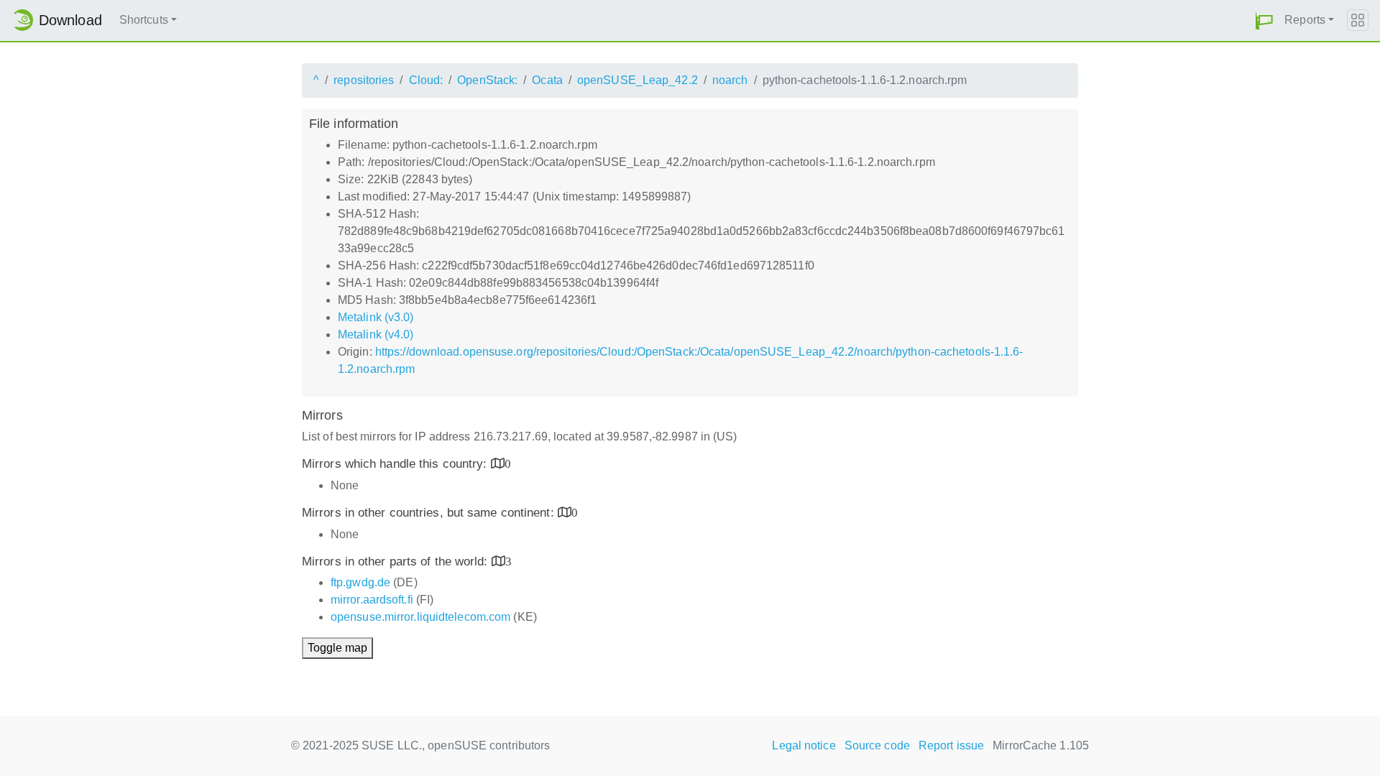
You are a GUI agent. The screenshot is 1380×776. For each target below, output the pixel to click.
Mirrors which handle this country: (396, 464)
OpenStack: (487, 80)
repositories (364, 80)
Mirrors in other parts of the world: (397, 561)
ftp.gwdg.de (360, 582)
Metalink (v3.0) (376, 317)
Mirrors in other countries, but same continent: (430, 512)
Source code (877, 745)
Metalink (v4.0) (376, 334)
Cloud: (426, 80)
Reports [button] (1304, 20)
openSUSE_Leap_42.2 (637, 80)
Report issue (951, 745)
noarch (730, 80)
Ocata (547, 80)
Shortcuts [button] (143, 20)
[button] (1264, 20)
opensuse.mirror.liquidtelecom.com (420, 617)
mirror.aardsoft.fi (372, 599)
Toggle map (337, 648)
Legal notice (803, 745)
